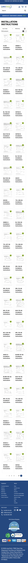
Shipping (3, 489)
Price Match (3, 493)
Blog (15, 500)
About (15, 489)
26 (18, 475)
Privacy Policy (4, 495)
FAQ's (15, 499)
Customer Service (5, 486)
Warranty (3, 491)
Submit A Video (17, 497)
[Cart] (22, 7)
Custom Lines (17, 488)
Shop (15, 486)
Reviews (16, 491)
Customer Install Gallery (19, 493)
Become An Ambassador (19, 495)
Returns (3, 488)
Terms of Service (4, 497)
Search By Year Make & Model (14, 15)
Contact (15, 502)
